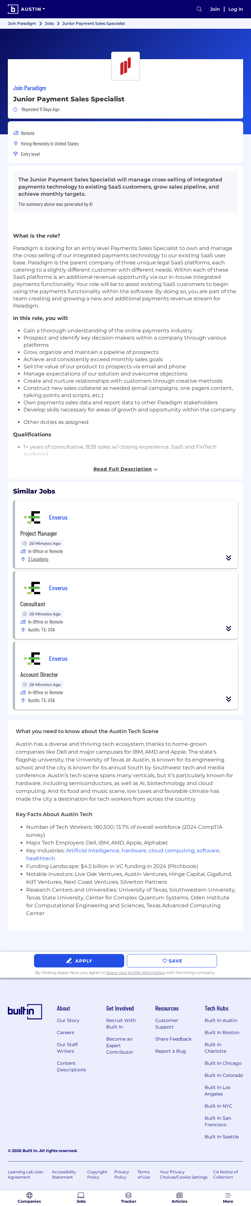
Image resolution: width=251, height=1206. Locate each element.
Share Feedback (173, 1039)
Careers (65, 1032)
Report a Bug (170, 1051)
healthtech (40, 858)
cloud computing (171, 850)
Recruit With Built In (121, 1023)
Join (215, 9)
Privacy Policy (121, 1174)
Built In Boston (222, 1032)
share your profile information (135, 972)
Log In (235, 9)
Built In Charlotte (215, 1048)
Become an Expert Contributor (119, 1045)
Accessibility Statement (64, 1174)
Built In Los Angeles (217, 1090)
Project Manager (38, 533)
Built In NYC (218, 1106)
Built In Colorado (224, 1075)
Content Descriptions (71, 1066)
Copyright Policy (97, 1174)
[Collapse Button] (228, 557)
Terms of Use (144, 1174)
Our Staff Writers (67, 1048)
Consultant (32, 604)
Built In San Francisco (218, 1121)
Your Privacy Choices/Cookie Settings (184, 1174)
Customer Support (166, 1023)
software (208, 850)
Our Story (68, 1020)
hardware (134, 850)
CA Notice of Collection (225, 1174)
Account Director (39, 674)
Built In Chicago (223, 1063)
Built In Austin (221, 1020)
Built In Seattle (222, 1137)
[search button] (199, 9)
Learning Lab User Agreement (25, 1174)
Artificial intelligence (92, 850)
